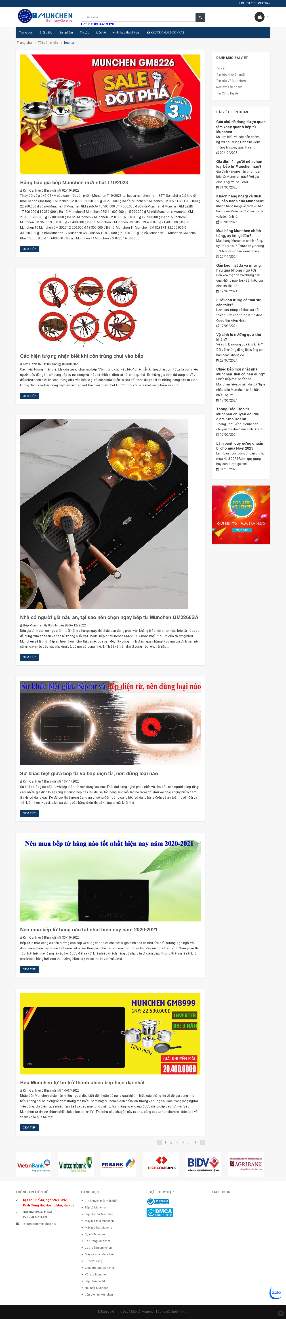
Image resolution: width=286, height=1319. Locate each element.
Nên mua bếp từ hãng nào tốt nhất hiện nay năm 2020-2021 (89, 929)
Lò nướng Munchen (98, 1241)
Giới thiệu (46, 32)
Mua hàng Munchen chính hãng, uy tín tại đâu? (238, 233)
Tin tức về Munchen (231, 81)
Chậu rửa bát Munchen (100, 1267)
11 (196, 1142)
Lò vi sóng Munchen (98, 1247)
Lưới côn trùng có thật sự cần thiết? (238, 302)
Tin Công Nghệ (227, 93)
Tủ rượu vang (94, 1261)
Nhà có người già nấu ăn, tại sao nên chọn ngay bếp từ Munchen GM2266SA (109, 617)
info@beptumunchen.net (39, 1223)
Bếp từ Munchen (96, 1207)
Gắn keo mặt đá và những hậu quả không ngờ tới (238, 268)
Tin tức (84, 32)
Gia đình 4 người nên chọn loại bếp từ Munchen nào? (239, 164)
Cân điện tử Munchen (99, 1294)
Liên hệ (101, 32)
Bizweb (183, 1311)
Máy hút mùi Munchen (99, 1221)
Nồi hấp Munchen (96, 1288)
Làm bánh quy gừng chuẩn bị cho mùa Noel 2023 (239, 446)
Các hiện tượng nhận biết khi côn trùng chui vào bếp (81, 355)
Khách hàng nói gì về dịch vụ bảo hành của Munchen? (240, 198)
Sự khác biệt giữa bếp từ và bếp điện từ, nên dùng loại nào (89, 773)
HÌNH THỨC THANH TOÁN (254, 3)
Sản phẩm (66, 32)
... (189, 1142)
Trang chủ (26, 32)
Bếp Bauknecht (95, 1281)
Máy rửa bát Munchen (99, 1227)
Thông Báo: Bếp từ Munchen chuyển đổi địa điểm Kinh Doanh (237, 413)
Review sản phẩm (229, 87)
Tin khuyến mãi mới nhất (101, 1200)
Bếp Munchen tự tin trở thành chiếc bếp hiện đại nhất (82, 1082)
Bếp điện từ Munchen (99, 1214)
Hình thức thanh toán (126, 32)
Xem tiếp (29, 249)
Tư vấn (221, 68)
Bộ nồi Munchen (96, 1234)
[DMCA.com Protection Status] (159, 1212)
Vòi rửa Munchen (96, 1274)
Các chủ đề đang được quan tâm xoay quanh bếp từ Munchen (241, 126)
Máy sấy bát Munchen (99, 1254)
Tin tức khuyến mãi (230, 74)
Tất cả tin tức (48, 42)
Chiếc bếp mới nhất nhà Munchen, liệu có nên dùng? (240, 371)
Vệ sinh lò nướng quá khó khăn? (238, 337)
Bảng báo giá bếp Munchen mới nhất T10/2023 (74, 182)
